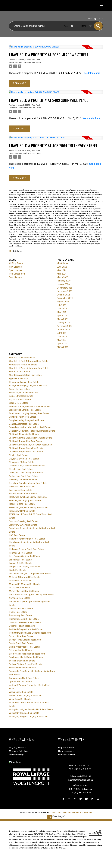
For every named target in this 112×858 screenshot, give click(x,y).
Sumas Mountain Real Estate (22, 667)
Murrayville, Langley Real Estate (24, 591)
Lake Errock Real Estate (20, 559)
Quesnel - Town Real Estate (18, 232)
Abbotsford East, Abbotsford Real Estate (51, 190)
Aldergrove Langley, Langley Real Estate (22, 195)
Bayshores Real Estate (20, 399)
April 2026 (62, 273)
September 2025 (65, 298)
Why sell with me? (67, 747)
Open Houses (15, 270)
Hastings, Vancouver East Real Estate (79, 218)
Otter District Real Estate (17, 230)
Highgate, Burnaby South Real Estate (46, 220)
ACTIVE (90, 19)
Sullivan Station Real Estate (56, 237)
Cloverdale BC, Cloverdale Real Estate (27, 465)
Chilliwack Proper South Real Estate (85, 204)
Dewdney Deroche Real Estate (23, 479)
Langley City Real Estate (30, 223)
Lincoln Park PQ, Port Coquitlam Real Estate (30, 573)
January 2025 (63, 322)
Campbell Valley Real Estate (27, 199)
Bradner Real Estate (21, 197)
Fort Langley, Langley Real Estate (47, 213)
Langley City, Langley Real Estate (50, 223)
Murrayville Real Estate (84, 225)
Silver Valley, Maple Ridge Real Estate (27, 653)
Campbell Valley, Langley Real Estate (50, 199)
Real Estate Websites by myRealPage (77, 812)
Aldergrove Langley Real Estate (89, 192)
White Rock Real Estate (84, 241)
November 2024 (64, 326)
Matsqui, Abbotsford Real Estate (25, 225)
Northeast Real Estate (61, 227)
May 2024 (61, 340)
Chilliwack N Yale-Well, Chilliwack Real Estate (30, 437)
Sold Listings (15, 277)
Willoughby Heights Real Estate (75, 244)
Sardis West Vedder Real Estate (60, 234)
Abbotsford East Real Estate (28, 190)
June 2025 (62, 308)
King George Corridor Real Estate (87, 220)
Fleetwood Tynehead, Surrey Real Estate (22, 213)
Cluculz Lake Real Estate (33, 209)
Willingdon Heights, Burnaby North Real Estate (49, 244)
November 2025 (64, 291)
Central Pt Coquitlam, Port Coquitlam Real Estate (41, 202)
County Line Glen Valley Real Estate (55, 209)
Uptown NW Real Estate (87, 239)
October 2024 (63, 329)
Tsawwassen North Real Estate (68, 239)
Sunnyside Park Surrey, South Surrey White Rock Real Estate (37, 239)
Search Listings (16, 754)
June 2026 (62, 267)
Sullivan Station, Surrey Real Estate (76, 237)
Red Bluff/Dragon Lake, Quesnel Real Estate (68, 232)
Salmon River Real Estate (92, 232)
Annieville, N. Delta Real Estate (62, 195)
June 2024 (62, 336)
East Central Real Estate (72, 211)
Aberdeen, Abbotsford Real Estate (52, 192)
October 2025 (63, 294)
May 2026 (61, 270)
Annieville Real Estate (44, 195)
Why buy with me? (17, 747)
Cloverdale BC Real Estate (77, 206)
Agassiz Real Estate (71, 192)
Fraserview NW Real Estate (23, 216)
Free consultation (66, 754)
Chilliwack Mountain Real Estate (69, 202)
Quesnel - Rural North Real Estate (88, 230)
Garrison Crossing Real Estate (79, 216)
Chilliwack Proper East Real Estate (29, 204)
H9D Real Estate (60, 218)
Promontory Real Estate (47, 230)
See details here (91, 73)
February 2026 (64, 280)
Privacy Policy (56, 812)
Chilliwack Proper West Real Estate (21, 206)
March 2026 (62, 277)
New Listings (15, 267)
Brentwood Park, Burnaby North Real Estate (43, 197)
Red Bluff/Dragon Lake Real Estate (40, 232)
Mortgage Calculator (18, 751)
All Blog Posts (16, 263)
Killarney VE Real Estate (67, 220)
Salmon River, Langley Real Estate (20, 234)
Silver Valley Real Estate (80, 234)
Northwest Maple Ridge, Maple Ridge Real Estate (86, 227)
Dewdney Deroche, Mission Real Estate (31, 211)
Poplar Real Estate (33, 230)
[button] (63, 799)
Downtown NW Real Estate (54, 211)
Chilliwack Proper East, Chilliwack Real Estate (57, 204)
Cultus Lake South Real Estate (78, 209)
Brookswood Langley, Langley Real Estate (29, 413)
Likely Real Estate (68, 223)
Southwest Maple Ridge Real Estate (34, 237)
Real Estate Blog (17, 273)
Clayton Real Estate (39, 206)
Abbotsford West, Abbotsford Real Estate (29, 368)
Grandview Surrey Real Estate (23, 525)
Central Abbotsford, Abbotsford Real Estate (30, 427)
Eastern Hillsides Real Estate (91, 211)
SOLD (101, 19)
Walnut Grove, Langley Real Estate (64, 241)
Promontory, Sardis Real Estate (66, 230)
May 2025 (61, 312)
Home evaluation (66, 751)
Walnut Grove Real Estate (43, 241)
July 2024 (61, 333)
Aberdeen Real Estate (32, 192)
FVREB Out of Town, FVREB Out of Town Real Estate (51, 216)
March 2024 (62, 347)
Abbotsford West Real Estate (29, 62)
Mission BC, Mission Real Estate (65, 225)
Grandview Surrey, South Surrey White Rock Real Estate (36, 218)
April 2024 (62, 343)
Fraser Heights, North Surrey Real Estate (28, 507)
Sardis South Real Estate (40, 234)
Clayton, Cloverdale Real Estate (57, 206)
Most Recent (63, 263)
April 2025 (62, 315)
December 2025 (64, 287)
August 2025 (63, 301)
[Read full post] (56, 48)
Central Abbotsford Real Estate (73, 199)
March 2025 (62, 319)
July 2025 (61, 305)
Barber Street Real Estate (82, 195)
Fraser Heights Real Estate (68, 213)
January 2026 (63, 284)
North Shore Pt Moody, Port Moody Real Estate (38, 227)
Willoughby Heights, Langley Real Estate (28, 716)
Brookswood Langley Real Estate (69, 197)
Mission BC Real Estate (45, 225)
